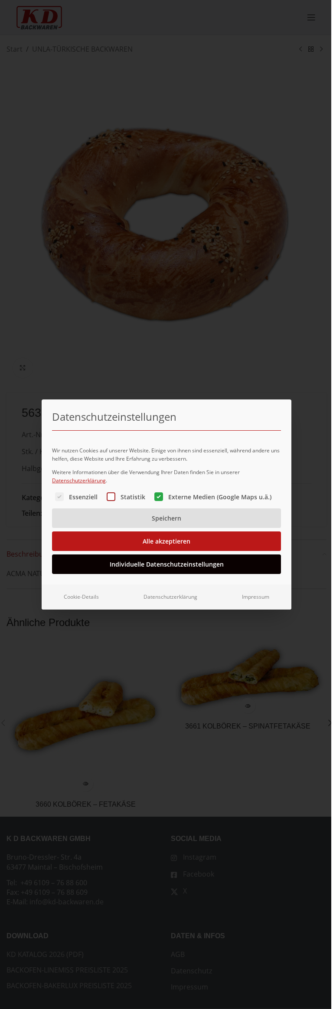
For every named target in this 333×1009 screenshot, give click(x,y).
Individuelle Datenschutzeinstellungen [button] (167, 564)
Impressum (255, 596)
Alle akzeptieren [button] (166, 541)
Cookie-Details (81, 596)
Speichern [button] (166, 518)
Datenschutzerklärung (79, 480)
